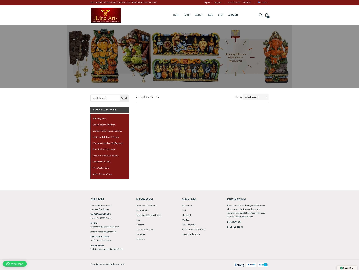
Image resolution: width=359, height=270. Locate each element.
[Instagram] (235, 227)
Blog (210, 15)
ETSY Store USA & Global (194, 230)
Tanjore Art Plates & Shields (105, 156)
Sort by (238, 97)
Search (124, 98)
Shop (187, 15)
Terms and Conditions (146, 206)
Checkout (186, 215)
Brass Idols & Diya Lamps (104, 149)
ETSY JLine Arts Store (100, 241)
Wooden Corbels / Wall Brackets (108, 143)
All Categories (99, 119)
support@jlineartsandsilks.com (104, 227)
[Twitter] (231, 227)
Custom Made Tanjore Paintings (107, 131)
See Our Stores (102, 209)
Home (176, 15)
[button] (266, 15)
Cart (184, 211)
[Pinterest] (242, 227)
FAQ (138, 220)
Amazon (233, 15)
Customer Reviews (145, 230)
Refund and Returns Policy (148, 215)
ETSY (220, 15)
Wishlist (185, 220)
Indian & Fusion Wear (102, 174)
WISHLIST (247, 3)
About (199, 15)
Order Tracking (188, 225)
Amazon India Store (191, 234)
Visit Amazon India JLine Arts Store (106, 249)
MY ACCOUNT (234, 3)
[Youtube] (238, 227)
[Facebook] (227, 227)
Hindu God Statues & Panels (106, 137)
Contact (140, 225)
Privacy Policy (142, 211)
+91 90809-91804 (104, 218)
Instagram (140, 234)
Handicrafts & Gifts (101, 162)
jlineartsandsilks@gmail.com (103, 232)
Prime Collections (101, 168)
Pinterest (140, 239)
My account (187, 206)
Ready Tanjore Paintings (104, 125)
